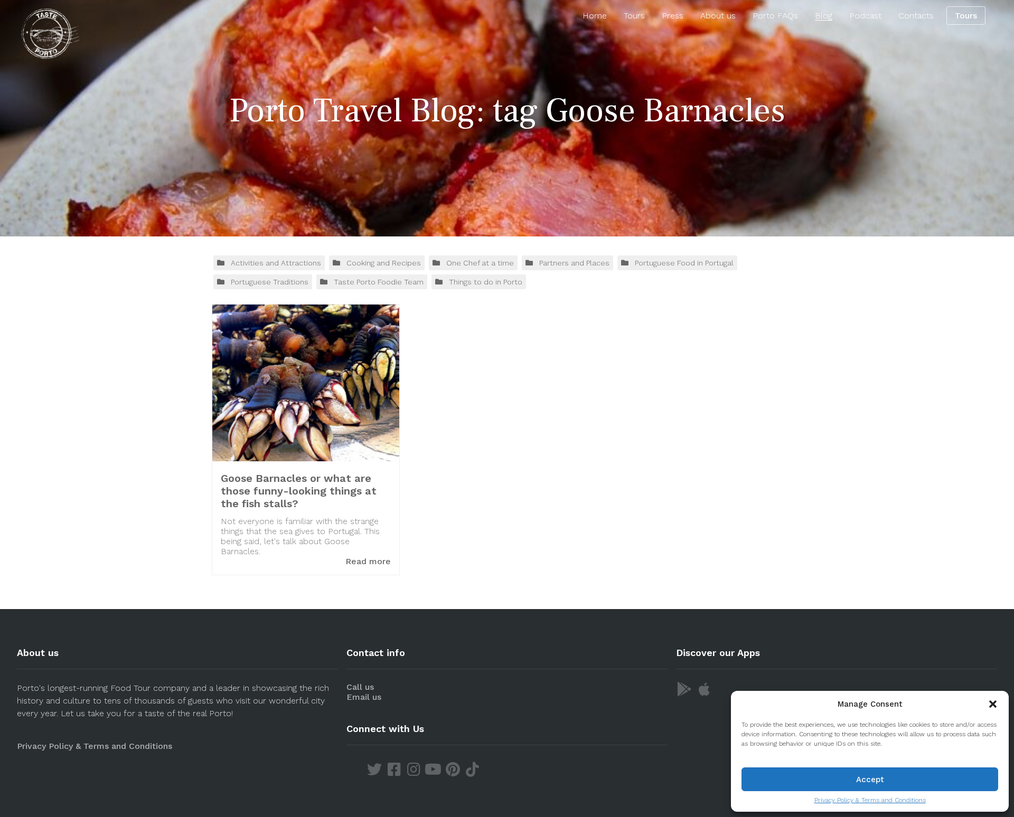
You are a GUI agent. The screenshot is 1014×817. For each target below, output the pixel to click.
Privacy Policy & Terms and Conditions (870, 800)
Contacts (916, 16)
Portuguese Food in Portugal (684, 263)
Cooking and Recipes (383, 263)
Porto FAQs (775, 16)
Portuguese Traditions (269, 282)
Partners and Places (574, 263)
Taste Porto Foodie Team (379, 282)
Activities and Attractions (276, 263)
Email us (363, 697)
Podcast (865, 16)
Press (672, 16)
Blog (823, 16)
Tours (634, 16)
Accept (870, 779)
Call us (360, 687)
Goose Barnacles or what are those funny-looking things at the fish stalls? (299, 491)
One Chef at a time (480, 263)
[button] (993, 704)
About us (718, 16)
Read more (368, 561)
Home (595, 16)
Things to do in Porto (485, 282)
